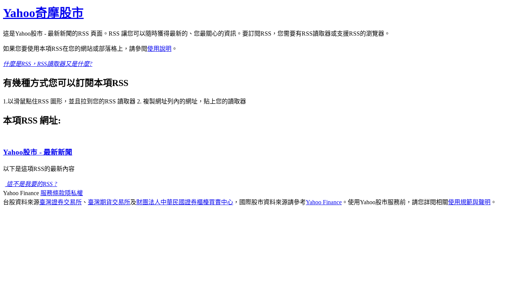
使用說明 (159, 48)
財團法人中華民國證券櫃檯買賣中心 (184, 202)
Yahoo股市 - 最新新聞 (37, 152)
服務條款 (52, 193)
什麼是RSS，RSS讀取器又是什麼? (47, 64)
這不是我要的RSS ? (31, 184)
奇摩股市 (43, 13)
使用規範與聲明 (469, 202)
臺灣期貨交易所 (109, 202)
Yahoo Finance (324, 202)
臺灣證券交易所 (60, 202)
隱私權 (74, 193)
